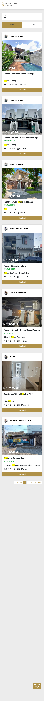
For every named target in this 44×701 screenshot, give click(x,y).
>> (35, 482)
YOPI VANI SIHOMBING (18, 293)
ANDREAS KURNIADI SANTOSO (21, 421)
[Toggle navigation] (39, 4)
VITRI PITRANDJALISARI (19, 229)
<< (21, 482)
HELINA (12, 357)
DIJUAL (12, 25)
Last (39, 482)
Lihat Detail (22, 90)
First (16, 482)
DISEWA (32, 25)
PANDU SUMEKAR (16, 36)
